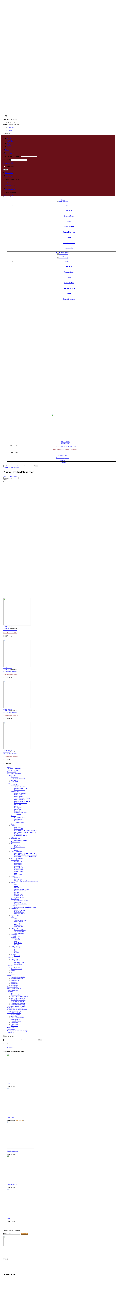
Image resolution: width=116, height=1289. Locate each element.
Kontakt (9, 146)
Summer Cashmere (19, 822)
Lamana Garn (15, 860)
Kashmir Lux (18, 861)
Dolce (16, 806)
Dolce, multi (17, 809)
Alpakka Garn (15, 785)
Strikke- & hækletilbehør (14, 1013)
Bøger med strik (11, 772)
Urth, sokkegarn (19, 933)
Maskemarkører (15, 1019)
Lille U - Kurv (11, 1117)
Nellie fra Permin (19, 912)
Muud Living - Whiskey (14, 988)
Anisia (16, 886)
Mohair (13, 882)
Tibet (15, 873)
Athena (16, 918)
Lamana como (18, 863)
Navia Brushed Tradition (10, 630)
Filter (39, 1040)
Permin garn (14, 908)
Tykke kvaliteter (15, 946)
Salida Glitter (18, 964)
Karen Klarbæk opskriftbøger (19, 996)
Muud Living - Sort (12, 987)
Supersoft (17, 956)
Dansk (10, 130)
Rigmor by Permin (19, 913)
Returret (5, 1281)
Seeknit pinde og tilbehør (14, 1011)
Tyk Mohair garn (15, 938)
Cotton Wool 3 (18, 796)
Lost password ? (8, 163)
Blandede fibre (15, 791)
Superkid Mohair (19, 897)
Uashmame (10, 1032)
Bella (15, 941)
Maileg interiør (15, 980)
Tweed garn (14, 934)
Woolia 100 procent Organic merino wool (26, 881)
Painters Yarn (14, 905)
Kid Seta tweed (18, 894)
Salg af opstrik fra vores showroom (17, 1009)
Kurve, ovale (14, 780)
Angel (16, 884)
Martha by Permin (19, 910)
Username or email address (11, 156)
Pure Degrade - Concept (21, 835)
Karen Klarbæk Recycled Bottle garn (25, 856)
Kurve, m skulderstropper (18, 778)
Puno (15, 951)
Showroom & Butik (9, 1266)
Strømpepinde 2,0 (12, 1184)
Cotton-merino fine (19, 799)
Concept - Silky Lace (20, 920)
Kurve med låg (15, 777)
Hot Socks (17, 961)
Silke (12, 917)
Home (5, 467)
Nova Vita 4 (17, 948)
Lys (12, 972)
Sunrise (16, 952)
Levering (6, 1278)
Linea (16, 850)
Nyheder (9, 143)
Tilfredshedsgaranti (8, 1280)
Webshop (9, 140)
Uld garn (13, 954)
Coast (12, 824)
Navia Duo (17, 902)
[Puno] (20, 1215)
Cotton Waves (18, 794)
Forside (9, 138)
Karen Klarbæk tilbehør (17, 1018)
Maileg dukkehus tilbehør (18, 977)
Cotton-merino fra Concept (22, 801)
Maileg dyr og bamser (17, 978)
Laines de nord (18, 921)
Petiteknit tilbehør (16, 1021)
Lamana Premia (18, 868)
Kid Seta (16, 892)
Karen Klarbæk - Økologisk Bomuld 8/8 (26, 830)
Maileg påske (14, 983)
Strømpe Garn (11, 1029)
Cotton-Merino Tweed (20, 803)
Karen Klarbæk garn (16, 851)
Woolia (9, 1084)
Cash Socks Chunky (20, 930)
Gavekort (9, 965)
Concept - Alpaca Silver (21, 788)
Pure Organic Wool (12, 1151)
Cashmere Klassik (19, 817)
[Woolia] (20, 1080)
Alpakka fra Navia (19, 786)
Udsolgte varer (15, 985)
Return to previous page (10, 476)
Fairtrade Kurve (11, 775)
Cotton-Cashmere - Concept (22, 798)
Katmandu (17, 811)
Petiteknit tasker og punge (18, 1004)
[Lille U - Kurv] (20, 1114)
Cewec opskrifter (15, 995)
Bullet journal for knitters (14, 773)
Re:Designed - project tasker (15, 1008)
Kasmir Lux (17, 821)
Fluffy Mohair (18, 943)
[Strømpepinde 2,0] (20, 1181)
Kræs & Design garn (17, 858)
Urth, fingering (18, 874)
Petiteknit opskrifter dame (18, 1003)
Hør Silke (17, 845)
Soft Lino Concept (19, 847)
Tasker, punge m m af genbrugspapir (17, 1031)
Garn (8, 467)
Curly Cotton (18, 804)
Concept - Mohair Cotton (21, 889)
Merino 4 (17, 878)
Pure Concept (18, 834)
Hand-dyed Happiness (20, 840)
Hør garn (13, 848)
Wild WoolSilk (18, 926)
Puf (15, 949)
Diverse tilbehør (15, 1014)
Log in (5, 169)
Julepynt (13, 970)
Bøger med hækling (12, 770)
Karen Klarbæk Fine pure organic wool (25, 855)
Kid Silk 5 (17, 944)
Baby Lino (17, 827)
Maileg (9, 975)
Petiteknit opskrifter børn (18, 1001)
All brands (10, 1047)
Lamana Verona (18, 869)
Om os (5, 1269)
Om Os (9, 145)
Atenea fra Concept (19, 793)
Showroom (10, 141)
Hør (12, 843)
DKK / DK (11, 127)
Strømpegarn (14, 928)
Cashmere (13, 816)
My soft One (18, 879)
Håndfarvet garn (15, 838)
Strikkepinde (14, 1024)
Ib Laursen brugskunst (13, 967)
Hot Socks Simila (19, 962)
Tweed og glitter (15, 936)
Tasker (12, 974)
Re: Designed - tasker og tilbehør (16, 1006)
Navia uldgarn (15, 467)
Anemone (17, 939)
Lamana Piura (18, 866)
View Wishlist (7, 182)
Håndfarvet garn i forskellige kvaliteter (25, 907)
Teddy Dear (17, 814)
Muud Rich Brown (12, 990)
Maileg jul (13, 982)
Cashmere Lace (18, 819)
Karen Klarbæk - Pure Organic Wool (24, 853)
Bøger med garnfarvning (14, 768)
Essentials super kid (20, 891)
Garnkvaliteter (11, 957)
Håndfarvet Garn (15, 842)
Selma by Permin (19, 931)
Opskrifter (10, 991)
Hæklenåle (14, 1016)
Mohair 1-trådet (18, 895)
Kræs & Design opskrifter (18, 1000)
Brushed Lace (18, 887)
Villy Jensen (14, 1026)
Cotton (13, 825)
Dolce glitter (17, 808)
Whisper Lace (18, 925)
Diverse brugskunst (16, 969)
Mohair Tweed (18, 871)
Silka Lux (17, 923)
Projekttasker (14, 1022)
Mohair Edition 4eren (20, 812)
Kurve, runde (14, 781)
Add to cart (6, 628)
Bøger (9, 767)
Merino (13, 876)
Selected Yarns (15, 915)
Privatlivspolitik (7, 1283)
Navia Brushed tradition (10, 633)
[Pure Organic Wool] (20, 1148)
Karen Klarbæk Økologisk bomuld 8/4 (25, 832)
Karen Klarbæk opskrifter (18, 998)
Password (6, 160)
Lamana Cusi (18, 864)
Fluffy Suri (14, 837)
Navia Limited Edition (20, 904)
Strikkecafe (10, 1027)
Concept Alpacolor (19, 790)
